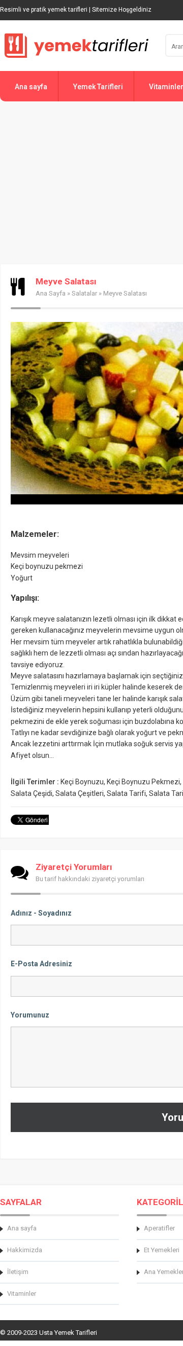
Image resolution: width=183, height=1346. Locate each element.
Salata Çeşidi (31, 793)
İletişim (17, 1272)
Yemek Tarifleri (98, 87)
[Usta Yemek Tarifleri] (76, 45)
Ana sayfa (31, 87)
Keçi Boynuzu (82, 782)
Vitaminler (21, 1293)
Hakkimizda (24, 1250)
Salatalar (84, 293)
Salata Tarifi (126, 793)
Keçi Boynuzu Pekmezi (143, 782)
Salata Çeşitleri (79, 793)
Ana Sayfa (51, 293)
